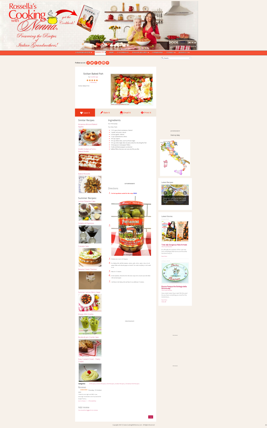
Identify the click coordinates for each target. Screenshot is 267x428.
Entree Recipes (101, 384)
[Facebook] (88, 63)
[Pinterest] (107, 63)
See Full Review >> (82, 401)
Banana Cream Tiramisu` (87, 269)
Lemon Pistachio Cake (86, 201)
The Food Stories (166, 247)
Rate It (106, 112)
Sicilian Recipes (120, 384)
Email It (127, 112)
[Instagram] (103, 63)
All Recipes (92, 384)
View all (163, 302)
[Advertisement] (129, 167)
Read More (164, 256)
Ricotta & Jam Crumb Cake (88, 337)
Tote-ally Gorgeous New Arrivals (174, 245)
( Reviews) (93, 82)
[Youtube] (99, 63)
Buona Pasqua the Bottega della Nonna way (174, 287)
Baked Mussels (84, 174)
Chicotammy (92, 401)
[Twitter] (92, 63)
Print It (147, 112)
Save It (86, 112)
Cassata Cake (83, 246)
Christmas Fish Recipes (132, 384)
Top (150, 417)
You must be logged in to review (88, 410)
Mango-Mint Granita (85, 314)
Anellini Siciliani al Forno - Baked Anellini (87, 150)
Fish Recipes (110, 384)
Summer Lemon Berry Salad (89, 292)
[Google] (96, 63)
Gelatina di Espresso (86, 223)
